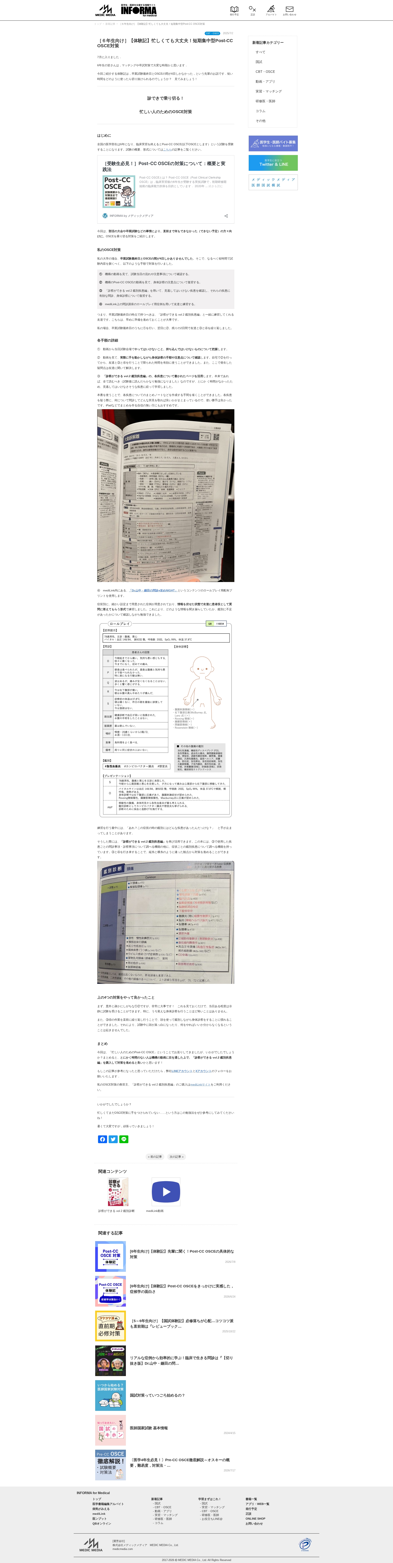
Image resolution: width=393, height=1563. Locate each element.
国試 (257, 62)
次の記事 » (177, 1156)
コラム (258, 111)
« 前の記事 (155, 1156)
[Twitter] (113, 1139)
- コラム (158, 1523)
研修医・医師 (263, 101)
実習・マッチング (267, 91)
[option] (118, 1200)
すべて (258, 52)
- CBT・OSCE (162, 1507)
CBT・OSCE (263, 71)
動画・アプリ (263, 81)
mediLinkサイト (200, 1084)
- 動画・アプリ (162, 1511)
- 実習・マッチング (165, 1515)
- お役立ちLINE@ (211, 1518)
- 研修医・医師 (162, 1518)
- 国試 (156, 1503)
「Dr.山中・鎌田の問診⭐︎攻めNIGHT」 (153, 590)
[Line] (124, 1139)
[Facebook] (102, 1139)
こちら (167, 149)
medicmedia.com (123, 1549)
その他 (258, 120)
